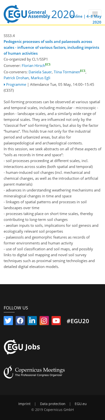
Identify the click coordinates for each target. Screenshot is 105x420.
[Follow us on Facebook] (20, 321)
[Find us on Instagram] (44, 321)
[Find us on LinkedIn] (32, 321)
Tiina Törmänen (69, 71)
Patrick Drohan (16, 77)
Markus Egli (40, 77)
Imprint (24, 404)
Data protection (52, 404)
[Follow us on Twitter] (8, 321)
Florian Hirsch (36, 65)
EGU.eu (81, 404)
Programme (16, 84)
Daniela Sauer (40, 71)
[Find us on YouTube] (56, 321)
